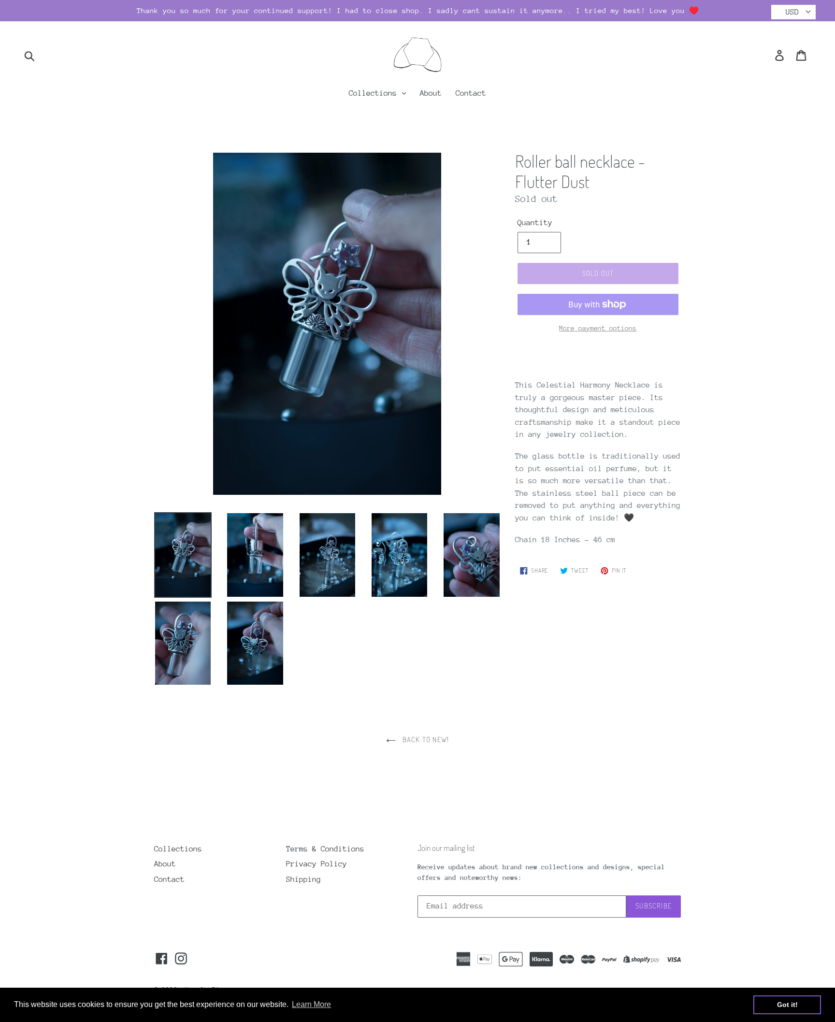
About (431, 93)
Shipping (303, 879)
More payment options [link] (597, 328)
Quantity (535, 222)
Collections (375, 93)
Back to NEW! (425, 739)
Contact (471, 93)
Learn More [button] (311, 1004)
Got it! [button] (787, 1004)
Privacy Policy (316, 864)
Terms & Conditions (325, 849)
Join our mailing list (446, 848)
